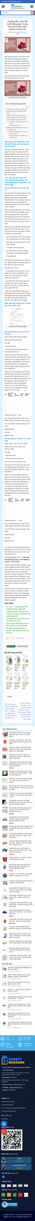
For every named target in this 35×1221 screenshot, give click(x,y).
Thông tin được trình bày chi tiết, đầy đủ (18, 122)
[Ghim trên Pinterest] (19, 638)
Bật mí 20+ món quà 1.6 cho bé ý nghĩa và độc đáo (19, 983)
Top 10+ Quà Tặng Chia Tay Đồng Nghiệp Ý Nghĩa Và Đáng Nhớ (19, 975)
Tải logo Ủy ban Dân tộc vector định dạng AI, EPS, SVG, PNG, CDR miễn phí (19, 1015)
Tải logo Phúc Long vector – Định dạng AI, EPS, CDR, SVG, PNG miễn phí (19, 1006)
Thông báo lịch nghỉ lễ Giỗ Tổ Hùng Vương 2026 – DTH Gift (20, 997)
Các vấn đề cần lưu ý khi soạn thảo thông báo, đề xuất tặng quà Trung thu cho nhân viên (16, 117)
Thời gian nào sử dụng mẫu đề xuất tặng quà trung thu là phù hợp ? (16, 111)
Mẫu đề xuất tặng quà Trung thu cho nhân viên (17, 128)
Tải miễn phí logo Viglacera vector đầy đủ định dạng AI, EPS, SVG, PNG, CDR (20, 1024)
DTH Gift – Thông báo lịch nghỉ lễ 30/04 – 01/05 (19, 990)
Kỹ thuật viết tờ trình (15, 125)
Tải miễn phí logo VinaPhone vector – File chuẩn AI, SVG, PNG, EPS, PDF (17, 631)
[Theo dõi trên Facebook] (3, 1176)
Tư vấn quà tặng (22, 646)
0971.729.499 (19, 1168)
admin (18, 34)
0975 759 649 (9, 1070)
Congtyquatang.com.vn (12, 557)
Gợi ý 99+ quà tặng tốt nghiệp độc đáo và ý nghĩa (20, 968)
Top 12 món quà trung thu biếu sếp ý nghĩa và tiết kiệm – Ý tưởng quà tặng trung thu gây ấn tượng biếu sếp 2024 (10, 711)
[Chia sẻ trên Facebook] (10, 638)
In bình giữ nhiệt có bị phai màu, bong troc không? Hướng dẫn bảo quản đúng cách (18, 614)
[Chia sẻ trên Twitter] (13, 638)
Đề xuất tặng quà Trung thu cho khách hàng (19, 136)
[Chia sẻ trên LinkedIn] (23, 638)
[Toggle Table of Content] (27, 106)
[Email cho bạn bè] (16, 638)
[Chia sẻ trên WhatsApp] (6, 638)
